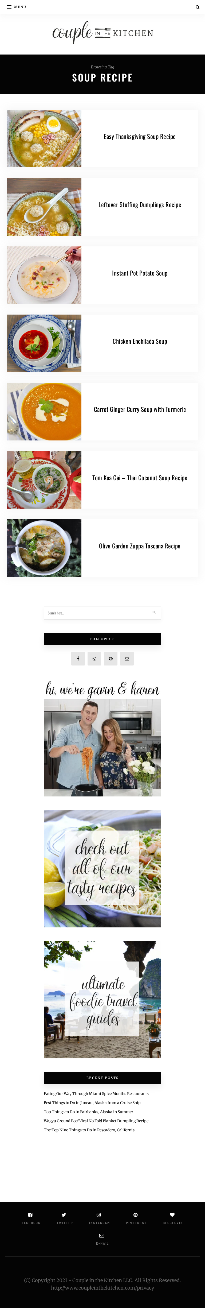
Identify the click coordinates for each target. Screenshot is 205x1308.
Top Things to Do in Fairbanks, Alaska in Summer (88, 1111)
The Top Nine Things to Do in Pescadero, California (89, 1130)
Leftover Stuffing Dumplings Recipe (139, 204)
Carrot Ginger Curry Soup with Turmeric (140, 409)
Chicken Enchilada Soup (140, 341)
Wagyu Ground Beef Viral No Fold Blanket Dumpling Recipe (96, 1121)
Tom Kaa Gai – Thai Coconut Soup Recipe (139, 477)
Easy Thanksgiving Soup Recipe (140, 136)
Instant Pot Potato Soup (140, 272)
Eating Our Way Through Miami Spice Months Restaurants (96, 1093)
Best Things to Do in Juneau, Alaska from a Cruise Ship (92, 1102)
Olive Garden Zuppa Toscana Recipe (140, 545)
